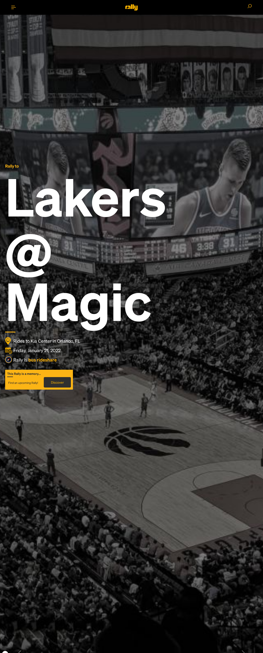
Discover (57, 382)
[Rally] (131, 7)
